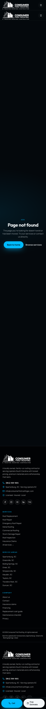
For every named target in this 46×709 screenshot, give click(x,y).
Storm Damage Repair (11, 534)
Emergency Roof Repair (12, 523)
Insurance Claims (9, 541)
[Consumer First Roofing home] (16, 5)
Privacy (5, 618)
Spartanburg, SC (9, 556)
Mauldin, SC (7, 574)
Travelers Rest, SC (10, 581)
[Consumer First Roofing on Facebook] (5, 502)
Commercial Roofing (11, 530)
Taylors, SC (7, 578)
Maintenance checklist (12, 615)
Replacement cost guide (12, 611)
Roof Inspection (9, 537)
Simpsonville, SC (9, 571)
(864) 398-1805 (12, 483)
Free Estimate (34, 703)
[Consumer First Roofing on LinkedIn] (23, 502)
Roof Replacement (10, 516)
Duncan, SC (7, 585)
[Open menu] (40, 5)
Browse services (34, 244)
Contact (6, 600)
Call (13, 703)
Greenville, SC (8, 560)
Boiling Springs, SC (10, 564)
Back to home (13, 244)
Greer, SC (6, 567)
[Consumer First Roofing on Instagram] (11, 502)
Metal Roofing (8, 527)
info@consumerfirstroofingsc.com (20, 491)
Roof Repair (7, 519)
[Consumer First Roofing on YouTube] (17, 502)
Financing (6, 608)
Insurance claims (9, 604)
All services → (8, 545)
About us (6, 597)
